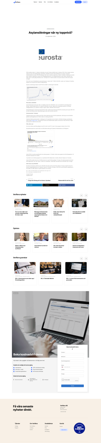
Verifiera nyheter (19, 194)
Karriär (31, 429)
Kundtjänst (56, 2)
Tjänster (35, 2)
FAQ (45, 2)
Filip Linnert (36, 243)
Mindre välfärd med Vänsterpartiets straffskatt (20, 247)
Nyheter (40, 2)
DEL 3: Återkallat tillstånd (47, 278)
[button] (34, 185)
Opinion (16, 228)
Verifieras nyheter (18, 209)
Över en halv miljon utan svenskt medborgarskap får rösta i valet (21, 213)
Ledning (31, 427)
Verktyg (16, 426)
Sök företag (47, 431)
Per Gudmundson (79, 243)
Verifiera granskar (20, 258)
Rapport (16, 427)
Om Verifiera (50, 2)
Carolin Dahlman (18, 243)
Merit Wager (55, 243)
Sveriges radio (34, 120)
